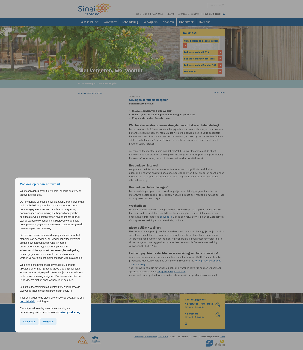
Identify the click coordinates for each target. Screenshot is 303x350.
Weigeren (48, 321)
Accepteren (29, 321)
